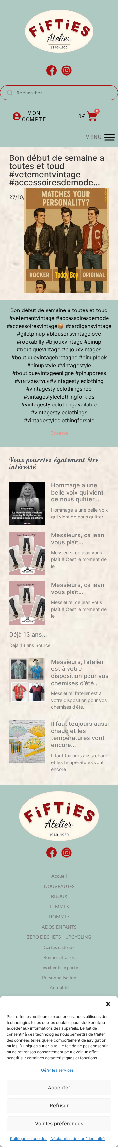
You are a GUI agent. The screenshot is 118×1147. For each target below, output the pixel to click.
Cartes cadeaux (59, 947)
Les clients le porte (59, 967)
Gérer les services (57, 1070)
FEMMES (59, 906)
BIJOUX (59, 896)
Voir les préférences (59, 1123)
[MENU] (109, 137)
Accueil (59, 876)
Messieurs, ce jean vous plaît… (77, 539)
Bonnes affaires (59, 957)
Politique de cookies (28, 1138)
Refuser (59, 1105)
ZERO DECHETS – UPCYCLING (59, 937)
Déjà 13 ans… (28, 634)
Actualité (59, 987)
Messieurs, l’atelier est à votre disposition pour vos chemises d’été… (79, 672)
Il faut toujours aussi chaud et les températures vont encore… (80, 734)
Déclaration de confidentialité (77, 1138)
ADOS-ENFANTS (59, 927)
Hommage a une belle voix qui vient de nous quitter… (77, 492)
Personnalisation (59, 977)
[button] (108, 1004)
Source (59, 433)
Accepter (59, 1087)
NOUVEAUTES (59, 886)
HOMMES (59, 916)
